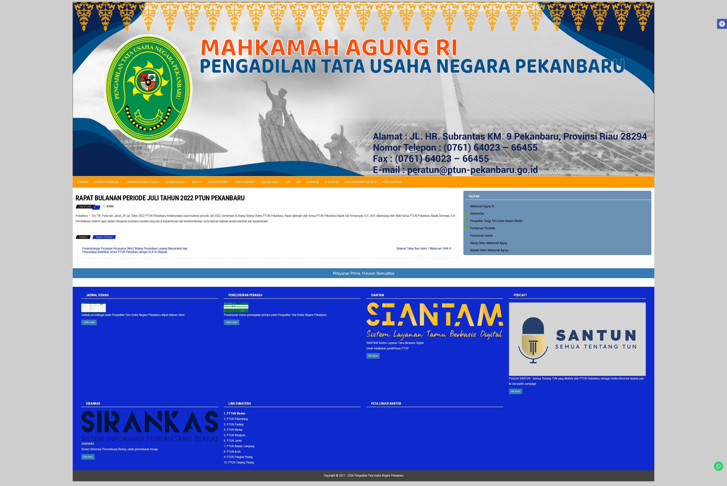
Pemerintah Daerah (481, 235)
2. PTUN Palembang (236, 419)
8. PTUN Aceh (232, 451)
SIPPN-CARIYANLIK (392, 182)
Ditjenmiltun (477, 213)
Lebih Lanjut (89, 322)
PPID (287, 182)
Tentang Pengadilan (106, 182)
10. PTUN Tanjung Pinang (239, 462)
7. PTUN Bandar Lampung (239, 446)
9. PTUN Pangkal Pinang (238, 457)
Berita (196, 182)
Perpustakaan (244, 182)
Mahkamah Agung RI (482, 206)
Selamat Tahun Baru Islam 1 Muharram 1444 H (423, 248)
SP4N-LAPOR (331, 182)
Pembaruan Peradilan (482, 228)
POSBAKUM (313, 182)
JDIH (298, 182)
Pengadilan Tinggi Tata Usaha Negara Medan (496, 221)
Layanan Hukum (174, 182)
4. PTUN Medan (233, 430)
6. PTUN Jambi (233, 440)
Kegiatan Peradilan (104, 237)
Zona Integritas (218, 182)
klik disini (373, 356)
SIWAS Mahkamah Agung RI (360, 182)
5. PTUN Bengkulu (234, 435)
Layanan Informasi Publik (142, 182)
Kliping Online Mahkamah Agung (488, 243)
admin (110, 206)
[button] (722, 24)
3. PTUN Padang (233, 424)
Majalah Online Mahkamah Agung (489, 250)
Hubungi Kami (269, 182)
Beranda (82, 182)
